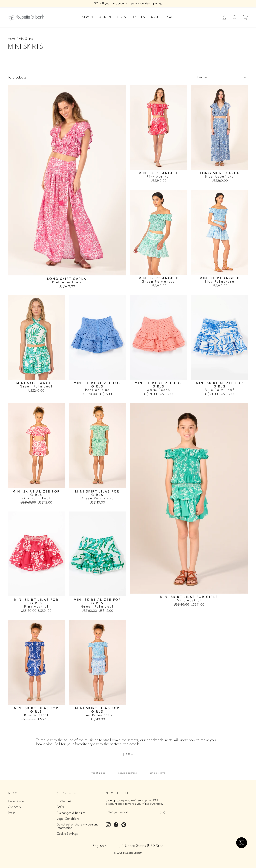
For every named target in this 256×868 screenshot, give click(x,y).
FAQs (60, 807)
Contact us (64, 801)
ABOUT (156, 17)
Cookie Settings (67, 833)
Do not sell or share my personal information (78, 826)
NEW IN (87, 17)
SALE (170, 17)
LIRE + (128, 755)
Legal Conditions (68, 818)
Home (12, 39)
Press (11, 813)
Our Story (14, 807)
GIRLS (121, 17)
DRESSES (138, 17)
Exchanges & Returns (71, 813)
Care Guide (16, 801)
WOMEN (105, 17)
